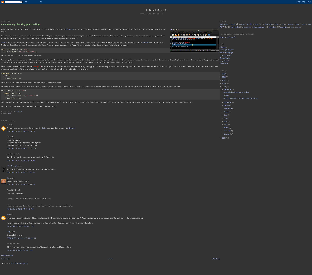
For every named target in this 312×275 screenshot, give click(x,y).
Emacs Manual (225, 58)
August (227, 112)
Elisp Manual (224, 61)
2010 (224, 83)
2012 (224, 77)
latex (297, 24)
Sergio (9, 232)
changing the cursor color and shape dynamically (241, 98)
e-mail (249, 24)
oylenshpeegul (12, 166)
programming (258, 27)
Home (111, 259)
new (9, 113)
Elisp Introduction (226, 55)
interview (290, 24)
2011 (224, 80)
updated (272, 27)
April (226, 124)
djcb (8, 178)
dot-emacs (223, 47)
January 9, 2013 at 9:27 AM (20, 250)
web (292, 27)
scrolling (226, 95)
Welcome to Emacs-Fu (228, 37)
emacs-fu (157, 10)
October (227, 105)
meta (303, 24)
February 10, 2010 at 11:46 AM (21, 238)
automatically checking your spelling (20, 24)
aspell (3, 42)
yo (7, 125)
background (224, 24)
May (226, 121)
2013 (224, 74)
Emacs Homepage (226, 53)
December (228, 89)
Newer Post (5, 259)
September (228, 109)
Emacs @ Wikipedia (227, 50)
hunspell (145, 42)
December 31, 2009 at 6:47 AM (21, 160)
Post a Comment (7, 255)
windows (297, 27)
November (228, 102)
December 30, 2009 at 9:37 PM (21, 131)
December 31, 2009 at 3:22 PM (21, 184)
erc (283, 24)
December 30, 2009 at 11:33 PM (21, 148)
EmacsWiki (224, 64)
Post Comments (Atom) (19, 263)
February (227, 131)
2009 (224, 86)
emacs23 (258, 24)
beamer (242, 24)
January (227, 134)
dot (8, 214)
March (226, 128)
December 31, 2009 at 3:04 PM (21, 172)
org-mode (234, 27)
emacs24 (268, 24)
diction (44, 128)
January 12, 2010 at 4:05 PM (20, 226)
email (276, 24)
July (226, 115)
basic (233, 24)
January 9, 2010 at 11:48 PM (20, 209)
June (226, 118)
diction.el (71, 128)
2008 (224, 138)
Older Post (216, 259)
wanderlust (284, 27)
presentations (247, 27)
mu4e (309, 24)
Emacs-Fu (70, 29)
